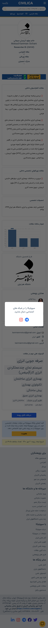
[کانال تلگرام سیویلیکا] (27, 320)
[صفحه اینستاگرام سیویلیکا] (21, 320)
